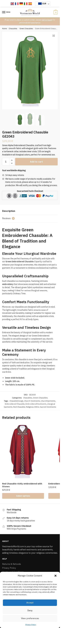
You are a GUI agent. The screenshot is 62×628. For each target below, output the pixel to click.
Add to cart (36, 161)
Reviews (8, 218)
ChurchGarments (48, 401)
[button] (55, 575)
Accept (30, 602)
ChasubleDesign (16, 401)
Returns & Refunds (11, 564)
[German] (21, 3)
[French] (17, 3)
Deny (29, 610)
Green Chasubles (26, 28)
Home (4, 28)
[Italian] (26, 3)
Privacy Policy (30, 624)
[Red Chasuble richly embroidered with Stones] (23, 452)
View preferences (30, 618)
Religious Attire (32, 407)
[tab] (30, 211)
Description (8, 211)
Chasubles (13, 28)
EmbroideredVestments (36, 404)
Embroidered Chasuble (15, 404)
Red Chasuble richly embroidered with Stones (22, 485)
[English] (12, 3)
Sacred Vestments (48, 407)
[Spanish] (30, 3)
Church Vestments (32, 401)
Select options (23, 496)
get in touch (47, 20)
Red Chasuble (19, 407)
